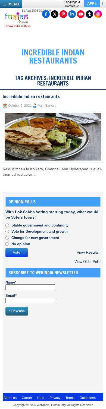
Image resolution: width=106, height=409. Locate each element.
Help (40, 398)
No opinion (20, 244)
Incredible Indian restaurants (31, 96)
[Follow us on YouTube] (81, 14)
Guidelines (88, 398)
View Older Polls (87, 262)
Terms (70, 398)
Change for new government (35, 238)
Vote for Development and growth (39, 231)
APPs (91, 4)
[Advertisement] (46, 354)
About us (10, 398)
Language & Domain (72, 4)
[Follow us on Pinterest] (63, 14)
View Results (88, 252)
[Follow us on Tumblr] (89, 14)
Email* (11, 296)
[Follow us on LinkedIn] (72, 14)
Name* (10, 282)
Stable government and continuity (39, 225)
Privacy (54, 398)
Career (27, 398)
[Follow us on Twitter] (54, 14)
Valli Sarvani (47, 106)
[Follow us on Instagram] (98, 14)
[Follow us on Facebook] (46, 14)
